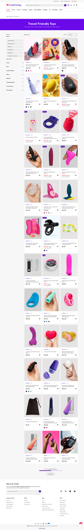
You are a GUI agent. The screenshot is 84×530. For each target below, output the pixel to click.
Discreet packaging (9, 504)
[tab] (14, 37)
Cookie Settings (62, 509)
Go (39, 491)
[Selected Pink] (31, 70)
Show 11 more (9, 58)
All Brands (43, 502)
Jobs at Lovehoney (63, 504)
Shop (43, 498)
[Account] (71, 5)
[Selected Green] (28, 107)
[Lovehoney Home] (13, 5)
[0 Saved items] (74, 5)
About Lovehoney (63, 500)
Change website (42, 528)
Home (7, 16)
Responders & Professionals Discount (48, 509)
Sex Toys (8, 9)
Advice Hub (26, 500)
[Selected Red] (28, 70)
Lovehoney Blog (27, 502)
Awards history (62, 502)
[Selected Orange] (46, 213)
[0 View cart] (76, 5)
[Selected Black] (62, 70)
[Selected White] (64, 70)
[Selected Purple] (26, 107)
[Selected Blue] (26, 70)
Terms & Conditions (63, 506)
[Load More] (51, 213)
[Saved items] (39, 68)
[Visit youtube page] (74, 491)
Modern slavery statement (64, 513)
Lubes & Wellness (38, 9)
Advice (60, 9)
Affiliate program (63, 511)
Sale (50, 9)
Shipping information (9, 502)
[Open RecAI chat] (80, 523)
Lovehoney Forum (27, 504)
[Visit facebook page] (61, 491)
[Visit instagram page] (70, 491)
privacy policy (37, 493)
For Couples (24, 9)
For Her (13, 9)
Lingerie (30, 9)
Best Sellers (55, 9)
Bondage (45, 9)
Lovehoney (42, 12)
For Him (18, 9)
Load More (50, 474)
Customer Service (10, 498)
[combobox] (46, 5)
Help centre (8, 500)
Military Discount (45, 506)
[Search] (65, 5)
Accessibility (62, 515)
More (61, 498)
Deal (62, 75)
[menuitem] (8, 9)
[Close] (77, 526)
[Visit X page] (65, 491)
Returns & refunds (9, 506)
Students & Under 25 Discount (47, 504)
